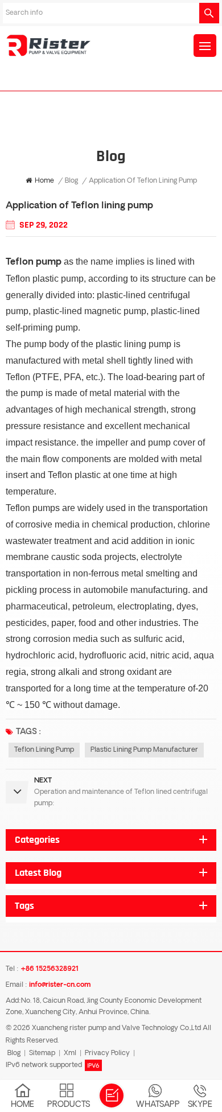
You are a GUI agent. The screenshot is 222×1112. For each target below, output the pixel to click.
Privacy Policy (107, 1053)
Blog (71, 181)
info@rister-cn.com (60, 985)
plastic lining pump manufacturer (144, 750)
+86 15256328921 (49, 969)
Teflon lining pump (44, 750)
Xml (70, 1053)
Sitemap (42, 1053)
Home (44, 181)
